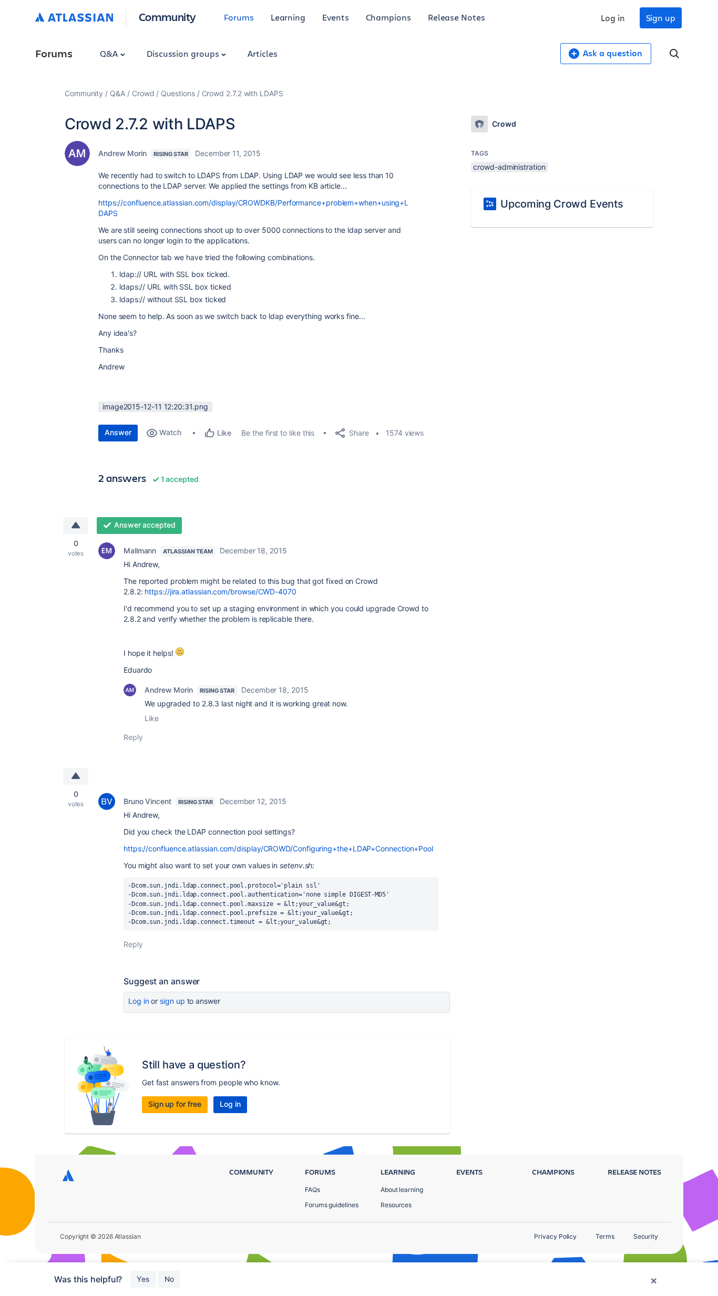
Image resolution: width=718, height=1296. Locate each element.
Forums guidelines (331, 1205)
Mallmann (140, 550)
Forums (239, 17)
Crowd (143, 93)
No (169, 1278)
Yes (143, 1278)
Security (645, 1236)
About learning (402, 1190)
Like (152, 718)
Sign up (660, 17)
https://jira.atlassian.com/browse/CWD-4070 (220, 591)
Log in (613, 17)
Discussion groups (184, 53)
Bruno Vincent (147, 801)
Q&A (110, 53)
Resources (396, 1205)
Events (335, 17)
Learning (288, 17)
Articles (262, 53)
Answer (118, 432)
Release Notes (456, 17)
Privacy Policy (555, 1236)
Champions (388, 17)
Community (167, 16)
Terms (605, 1236)
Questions (177, 93)
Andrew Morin (122, 153)
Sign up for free (174, 1103)
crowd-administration (509, 166)
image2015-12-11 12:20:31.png (155, 406)
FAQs (312, 1190)
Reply (133, 737)
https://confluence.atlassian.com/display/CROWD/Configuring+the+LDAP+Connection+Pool (278, 848)
